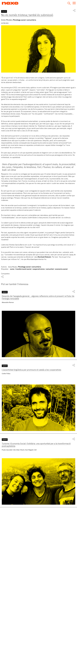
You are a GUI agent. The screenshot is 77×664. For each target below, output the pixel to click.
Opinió (4, 11)
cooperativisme (39, 269)
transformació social (23, 269)
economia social (61, 269)
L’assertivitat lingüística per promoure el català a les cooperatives (31, 370)
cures (12, 269)
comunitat (50, 269)
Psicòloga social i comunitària (24, 20)
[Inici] (17, 3)
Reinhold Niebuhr (44, 257)
